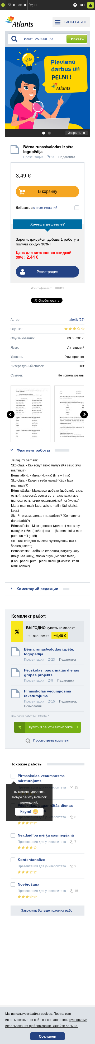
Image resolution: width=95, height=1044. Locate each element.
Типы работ (75, 22)
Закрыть (74, 133)
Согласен (47, 1036)
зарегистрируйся (30, 239)
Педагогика (66, 157)
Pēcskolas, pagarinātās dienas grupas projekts (51, 672)
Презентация (33, 157)
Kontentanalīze (31, 859)
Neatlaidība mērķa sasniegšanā (46, 835)
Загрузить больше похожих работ (47, 910)
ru (82, 5)
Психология (33, 706)
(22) (76, 320)
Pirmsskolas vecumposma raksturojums (47, 693)
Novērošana (28, 884)
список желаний (45, 208)
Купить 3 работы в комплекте (51, 727)
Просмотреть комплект (51, 740)
